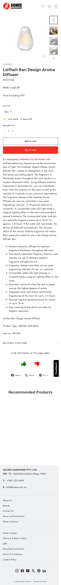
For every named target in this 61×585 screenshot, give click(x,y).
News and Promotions (14, 516)
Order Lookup (10, 533)
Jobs (5, 543)
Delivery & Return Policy (15, 538)
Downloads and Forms (13, 548)
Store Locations (10, 521)
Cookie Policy (9, 559)
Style (7, 106)
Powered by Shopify (40, 581)
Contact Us (8, 511)
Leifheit (8, 64)
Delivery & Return (15, 343)
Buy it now (30, 150)
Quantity (9, 126)
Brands (6, 505)
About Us (7, 500)
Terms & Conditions (12, 554)
